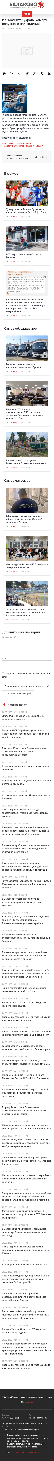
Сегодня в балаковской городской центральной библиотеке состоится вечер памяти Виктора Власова (24, 1297)
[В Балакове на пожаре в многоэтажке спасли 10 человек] (26, 762)
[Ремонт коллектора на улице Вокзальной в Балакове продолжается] (27, 444)
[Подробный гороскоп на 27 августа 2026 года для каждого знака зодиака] (27, 1013)
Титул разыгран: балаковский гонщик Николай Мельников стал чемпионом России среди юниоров (26, 612)
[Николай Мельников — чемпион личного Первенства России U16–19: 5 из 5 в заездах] (27, 1071)
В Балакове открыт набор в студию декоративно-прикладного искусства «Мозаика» (21, 902)
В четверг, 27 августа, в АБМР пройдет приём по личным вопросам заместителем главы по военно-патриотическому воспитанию (26, 973)
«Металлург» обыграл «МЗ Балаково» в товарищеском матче (27, 566)
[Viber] (42, 73)
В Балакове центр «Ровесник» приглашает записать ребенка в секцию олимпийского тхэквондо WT (24, 1232)
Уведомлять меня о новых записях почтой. (27, 686)
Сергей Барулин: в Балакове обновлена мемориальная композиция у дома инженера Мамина (25, 1250)
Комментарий (9, 637)
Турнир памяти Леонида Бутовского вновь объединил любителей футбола (26, 211)
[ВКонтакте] (12, 73)
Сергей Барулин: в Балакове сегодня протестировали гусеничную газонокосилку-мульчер (25, 813)
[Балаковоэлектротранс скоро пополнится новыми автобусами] (27, 348)
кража (40, 146)
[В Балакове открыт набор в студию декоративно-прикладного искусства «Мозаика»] (26, 895)
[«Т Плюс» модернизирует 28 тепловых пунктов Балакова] (26, 791)
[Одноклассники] (19, 73)
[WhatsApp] (49, 73)
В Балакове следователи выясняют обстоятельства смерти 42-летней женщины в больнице (24, 519)
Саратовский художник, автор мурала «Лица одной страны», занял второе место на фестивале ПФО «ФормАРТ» (25, 1279)
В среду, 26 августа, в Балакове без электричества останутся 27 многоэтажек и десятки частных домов (25, 1110)
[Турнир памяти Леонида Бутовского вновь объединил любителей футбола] (27, 193)
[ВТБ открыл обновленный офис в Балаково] (27, 238)
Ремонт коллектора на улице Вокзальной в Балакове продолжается (26, 462)
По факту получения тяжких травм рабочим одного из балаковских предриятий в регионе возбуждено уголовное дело (26, 1143)
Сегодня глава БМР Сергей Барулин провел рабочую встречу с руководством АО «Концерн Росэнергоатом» (27, 1161)
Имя (4, 658)
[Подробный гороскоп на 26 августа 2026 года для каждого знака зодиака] (27, 1361)
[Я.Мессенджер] (4, 73)
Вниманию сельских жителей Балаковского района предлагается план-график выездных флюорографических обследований (25, 830)
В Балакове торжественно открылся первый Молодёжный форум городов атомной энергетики (25, 1092)
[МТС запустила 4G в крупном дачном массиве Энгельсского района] (26, 777)
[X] (34, 73)
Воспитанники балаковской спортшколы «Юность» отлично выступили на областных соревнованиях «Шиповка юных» (25, 1314)
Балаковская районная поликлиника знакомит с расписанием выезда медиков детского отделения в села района (26, 848)
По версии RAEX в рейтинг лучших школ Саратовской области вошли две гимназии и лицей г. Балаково (25, 733)
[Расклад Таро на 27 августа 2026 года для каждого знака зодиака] (27, 999)
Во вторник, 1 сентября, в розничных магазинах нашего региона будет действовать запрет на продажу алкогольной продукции (26, 866)
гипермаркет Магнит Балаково (17, 143)
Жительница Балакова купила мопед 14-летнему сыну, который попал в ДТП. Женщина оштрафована (26, 1214)
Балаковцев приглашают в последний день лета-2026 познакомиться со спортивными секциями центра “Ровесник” (24, 955)
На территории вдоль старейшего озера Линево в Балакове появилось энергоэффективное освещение (27, 1178)
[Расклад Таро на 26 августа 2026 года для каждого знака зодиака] (27, 1325)
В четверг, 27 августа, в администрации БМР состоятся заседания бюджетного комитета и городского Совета (24, 414)
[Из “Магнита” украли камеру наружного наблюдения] (28, 28)
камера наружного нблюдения (19, 146)
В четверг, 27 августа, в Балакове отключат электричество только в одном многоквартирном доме (24, 751)
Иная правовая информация (26, 1452)
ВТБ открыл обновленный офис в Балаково (24, 1264)
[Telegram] (27, 73)
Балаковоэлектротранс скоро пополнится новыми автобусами (23, 366)
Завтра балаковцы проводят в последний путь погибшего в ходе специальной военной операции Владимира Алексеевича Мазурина (26, 1196)
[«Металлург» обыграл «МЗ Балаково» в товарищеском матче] (27, 548)
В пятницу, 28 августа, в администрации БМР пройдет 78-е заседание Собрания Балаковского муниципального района (25, 920)
